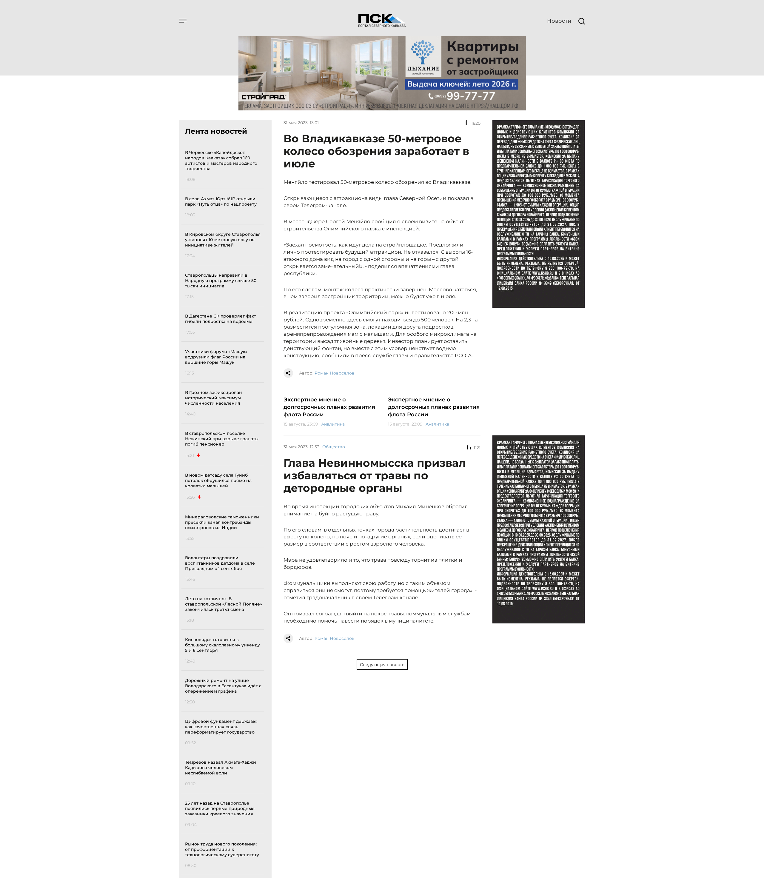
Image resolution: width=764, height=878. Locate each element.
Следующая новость (382, 664)
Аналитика (333, 424)
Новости (559, 21)
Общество (333, 447)
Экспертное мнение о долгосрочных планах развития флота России (329, 407)
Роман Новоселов (335, 373)
